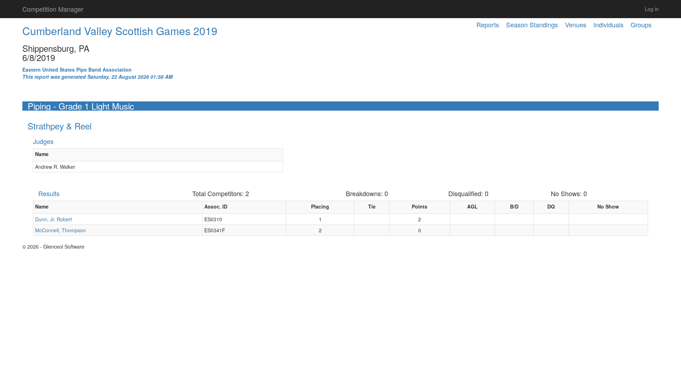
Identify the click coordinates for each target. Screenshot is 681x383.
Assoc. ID (215, 206)
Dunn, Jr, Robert (53, 219)
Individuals (608, 24)
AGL (472, 206)
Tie (372, 206)
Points (419, 206)
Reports (487, 24)
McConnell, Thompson (60, 230)
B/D (514, 206)
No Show (608, 206)
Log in (652, 8)
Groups (641, 24)
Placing (320, 206)
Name (42, 153)
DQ (551, 206)
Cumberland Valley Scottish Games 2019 (119, 30)
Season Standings (532, 24)
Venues (575, 24)
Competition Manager (52, 8)
